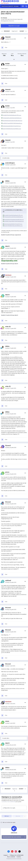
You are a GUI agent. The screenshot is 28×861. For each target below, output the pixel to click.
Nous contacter (11, 856)
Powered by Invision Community (14, 858)
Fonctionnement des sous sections (12, 837)
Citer (6, 47)
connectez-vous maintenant (8, 801)
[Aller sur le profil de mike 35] (2, 327)
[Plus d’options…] (25, 38)
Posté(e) (10, 39)
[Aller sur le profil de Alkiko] (2, 182)
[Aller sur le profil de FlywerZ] (2, 446)
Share (7, 816)
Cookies (19, 856)
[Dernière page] (26, 31)
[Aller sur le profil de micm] (2, 722)
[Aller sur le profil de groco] (2, 473)
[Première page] (2, 31)
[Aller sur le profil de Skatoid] (2, 38)
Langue (6, 855)
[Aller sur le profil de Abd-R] (2, 247)
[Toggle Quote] (3, 210)
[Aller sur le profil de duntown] (2, 276)
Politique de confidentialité (16, 855)
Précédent (7, 31)
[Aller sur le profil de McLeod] (2, 502)
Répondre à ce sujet (14, 25)
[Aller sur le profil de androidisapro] (2, 163)
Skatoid (5, 17)
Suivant (22, 31)
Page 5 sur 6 (15, 31)
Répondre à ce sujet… (10, 808)
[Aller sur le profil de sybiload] (2, 581)
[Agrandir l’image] (11, 115)
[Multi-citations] (2, 47)
